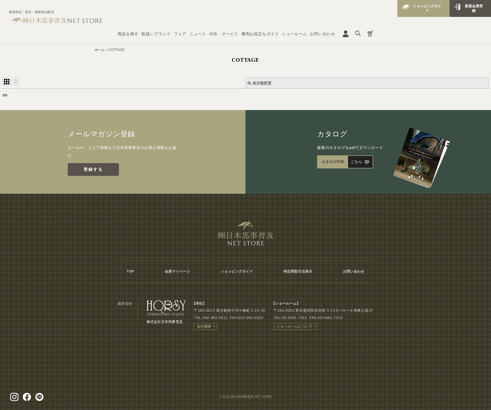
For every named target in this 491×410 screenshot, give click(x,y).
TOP (130, 271)
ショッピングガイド (427, 8)
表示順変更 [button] (262, 83)
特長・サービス (223, 34)
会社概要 (204, 326)
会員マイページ (177, 271)
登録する (93, 169)
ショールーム (294, 34)
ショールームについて (294, 326)
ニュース (197, 34)
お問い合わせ (322, 34)
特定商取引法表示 (298, 271)
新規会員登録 (474, 8)
